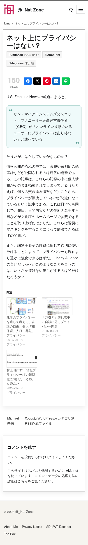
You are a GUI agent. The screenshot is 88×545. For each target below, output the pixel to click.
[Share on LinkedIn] (56, 81)
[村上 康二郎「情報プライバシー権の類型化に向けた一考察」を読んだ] (22, 359)
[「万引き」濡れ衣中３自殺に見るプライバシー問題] (57, 306)
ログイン (51, 456)
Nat (58, 55)
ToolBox (10, 534)
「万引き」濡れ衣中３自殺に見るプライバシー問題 (56, 321)
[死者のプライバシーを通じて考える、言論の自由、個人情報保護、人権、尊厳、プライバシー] (22, 306)
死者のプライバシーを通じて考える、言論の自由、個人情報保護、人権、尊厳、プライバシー (21, 326)
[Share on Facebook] (28, 81)
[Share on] (37, 81)
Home (6, 23)
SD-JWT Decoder (58, 526)
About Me (11, 526)
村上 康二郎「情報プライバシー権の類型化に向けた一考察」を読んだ (21, 377)
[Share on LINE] (66, 81)
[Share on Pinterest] (47, 81)
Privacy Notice (32, 526)
